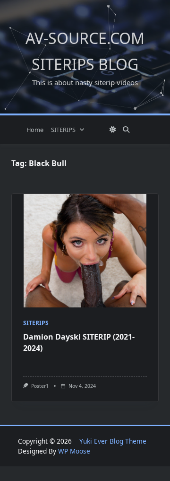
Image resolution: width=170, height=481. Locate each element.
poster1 (40, 386)
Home (34, 129)
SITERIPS (63, 129)
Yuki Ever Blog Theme (112, 441)
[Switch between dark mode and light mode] (113, 129)
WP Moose (74, 450)
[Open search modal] (126, 129)
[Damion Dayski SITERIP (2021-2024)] (85, 250)
